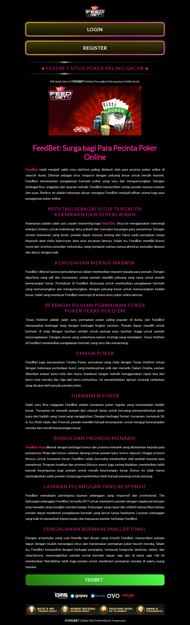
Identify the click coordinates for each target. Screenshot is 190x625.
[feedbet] (95, 16)
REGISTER (95, 48)
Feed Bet (108, 223)
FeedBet (31, 169)
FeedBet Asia (35, 447)
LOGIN (95, 29)
